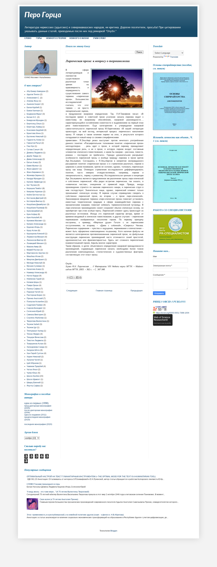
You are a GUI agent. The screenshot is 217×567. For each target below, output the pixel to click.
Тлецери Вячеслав (35, 337)
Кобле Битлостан (34, 195)
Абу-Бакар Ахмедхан (36, 91)
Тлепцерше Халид (35, 331)
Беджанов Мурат (34, 114)
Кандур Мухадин (34, 178)
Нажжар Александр (35, 272)
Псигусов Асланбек (35, 301)
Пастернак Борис (34, 295)
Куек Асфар (32, 214)
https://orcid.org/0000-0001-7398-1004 (172, 313)
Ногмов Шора (33, 282)
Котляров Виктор (34, 201)
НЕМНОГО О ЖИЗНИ (79, 38)
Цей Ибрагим (33, 363)
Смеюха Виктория (35, 315)
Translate (174, 57)
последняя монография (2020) (38, 424)
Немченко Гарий (34, 279)
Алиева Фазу (32, 101)
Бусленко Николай (35, 136)
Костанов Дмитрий (35, 198)
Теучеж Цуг (32, 327)
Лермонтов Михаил (35, 237)
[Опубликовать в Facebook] (77, 277)
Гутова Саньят (33, 149)
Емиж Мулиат (33, 166)
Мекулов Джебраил (35, 259)
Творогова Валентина (36, 321)
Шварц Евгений (34, 382)
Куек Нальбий (33, 217)
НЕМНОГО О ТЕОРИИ (56, 38)
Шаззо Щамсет (33, 379)
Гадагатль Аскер (34, 140)
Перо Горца (42, 14)
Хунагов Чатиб (33, 360)
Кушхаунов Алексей (35, 234)
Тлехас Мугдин (33, 334)
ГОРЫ (39, 38)
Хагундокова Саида (35, 347)
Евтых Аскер (32, 162)
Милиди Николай (34, 263)
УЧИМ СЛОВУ (99, 38)
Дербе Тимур (32, 156)
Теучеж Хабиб (33, 324)
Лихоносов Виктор (35, 240)
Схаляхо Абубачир (35, 318)
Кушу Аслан (32, 230)
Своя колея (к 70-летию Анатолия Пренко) (59, 499)
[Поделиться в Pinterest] (80, 277)
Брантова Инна (34, 133)
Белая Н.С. (32, 117)
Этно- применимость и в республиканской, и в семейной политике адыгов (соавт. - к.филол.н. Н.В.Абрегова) (75, 515)
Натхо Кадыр (33, 276)
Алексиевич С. (33, 98)
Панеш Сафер (33, 289)
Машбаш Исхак (34, 256)
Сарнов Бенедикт (35, 308)
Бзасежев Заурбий (35, 130)
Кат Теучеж (32, 185)
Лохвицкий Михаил (35, 243)
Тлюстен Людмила (35, 340)
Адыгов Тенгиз (33, 94)
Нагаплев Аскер (34, 269)
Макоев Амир (33, 247)
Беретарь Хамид (34, 127)
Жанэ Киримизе (34, 172)
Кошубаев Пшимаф (35, 208)
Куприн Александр (35, 224)
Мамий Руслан (33, 250)
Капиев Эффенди (35, 182)
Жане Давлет (33, 169)
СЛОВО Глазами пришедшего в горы (43, 484)
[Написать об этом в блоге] (71, 277)
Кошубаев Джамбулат (36, 204)
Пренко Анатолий (35, 298)
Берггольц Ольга (34, 124)
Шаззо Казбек (33, 376)
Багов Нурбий (33, 107)
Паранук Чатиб (33, 292)
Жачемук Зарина (34, 175)
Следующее (71, 291)
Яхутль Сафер (33, 386)
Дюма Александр (34, 159)
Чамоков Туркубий (35, 366)
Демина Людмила (35, 153)
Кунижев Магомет (35, 221)
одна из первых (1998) (36, 403)
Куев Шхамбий (33, 211)
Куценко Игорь (33, 227)
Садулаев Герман (35, 305)
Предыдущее (137, 291)
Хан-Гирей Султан (35, 353)
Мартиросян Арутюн (36, 253)
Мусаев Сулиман (34, 266)
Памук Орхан (32, 285)
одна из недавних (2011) (35, 415)
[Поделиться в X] (74, 277)
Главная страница (104, 291)
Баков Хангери (33, 111)
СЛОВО (27, 38)
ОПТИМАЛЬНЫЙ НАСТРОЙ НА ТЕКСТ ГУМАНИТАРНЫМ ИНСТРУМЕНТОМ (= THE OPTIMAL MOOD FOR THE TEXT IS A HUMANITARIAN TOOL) (91, 476)
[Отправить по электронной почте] (68, 277)
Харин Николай (34, 357)
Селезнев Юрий (34, 311)
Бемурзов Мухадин (35, 120)
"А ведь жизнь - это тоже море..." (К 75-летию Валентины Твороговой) (58, 492)
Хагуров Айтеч (33, 350)
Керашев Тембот (34, 188)
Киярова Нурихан (35, 191)
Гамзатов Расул (34, 143)
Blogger (113, 531)
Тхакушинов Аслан (35, 344)
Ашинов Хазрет (34, 104)
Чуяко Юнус (32, 373)
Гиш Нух (30, 146)
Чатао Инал (32, 369)
